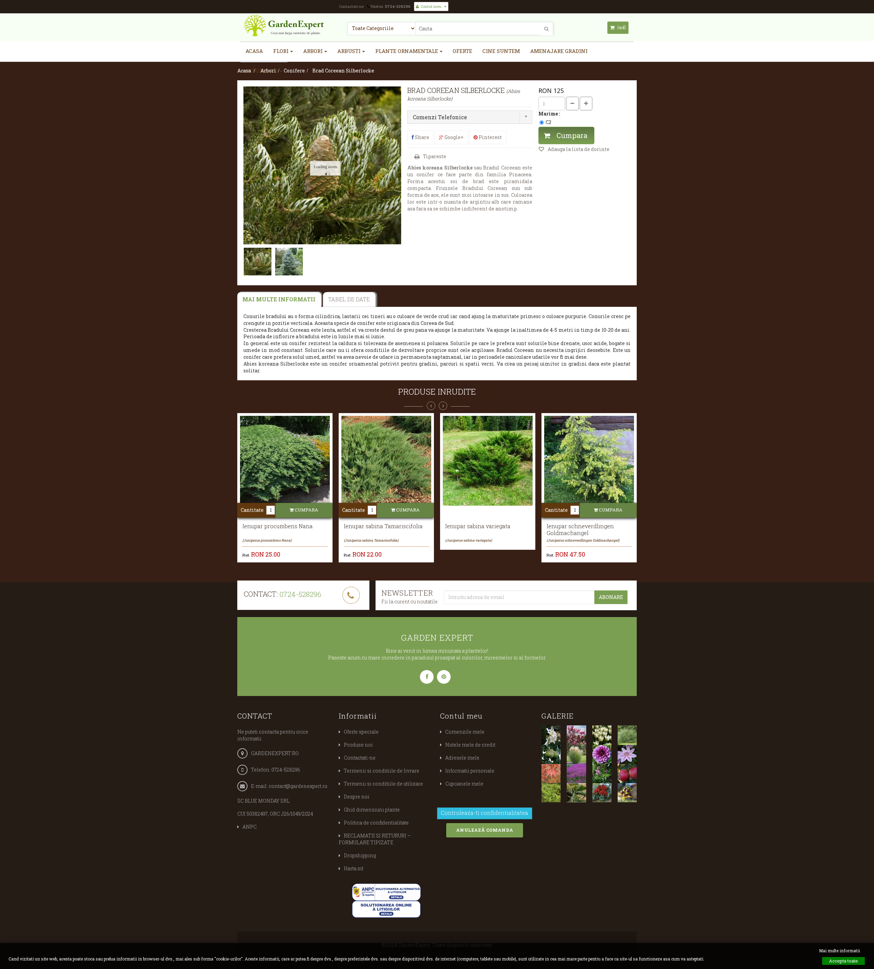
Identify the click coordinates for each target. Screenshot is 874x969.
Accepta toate (843, 961)
